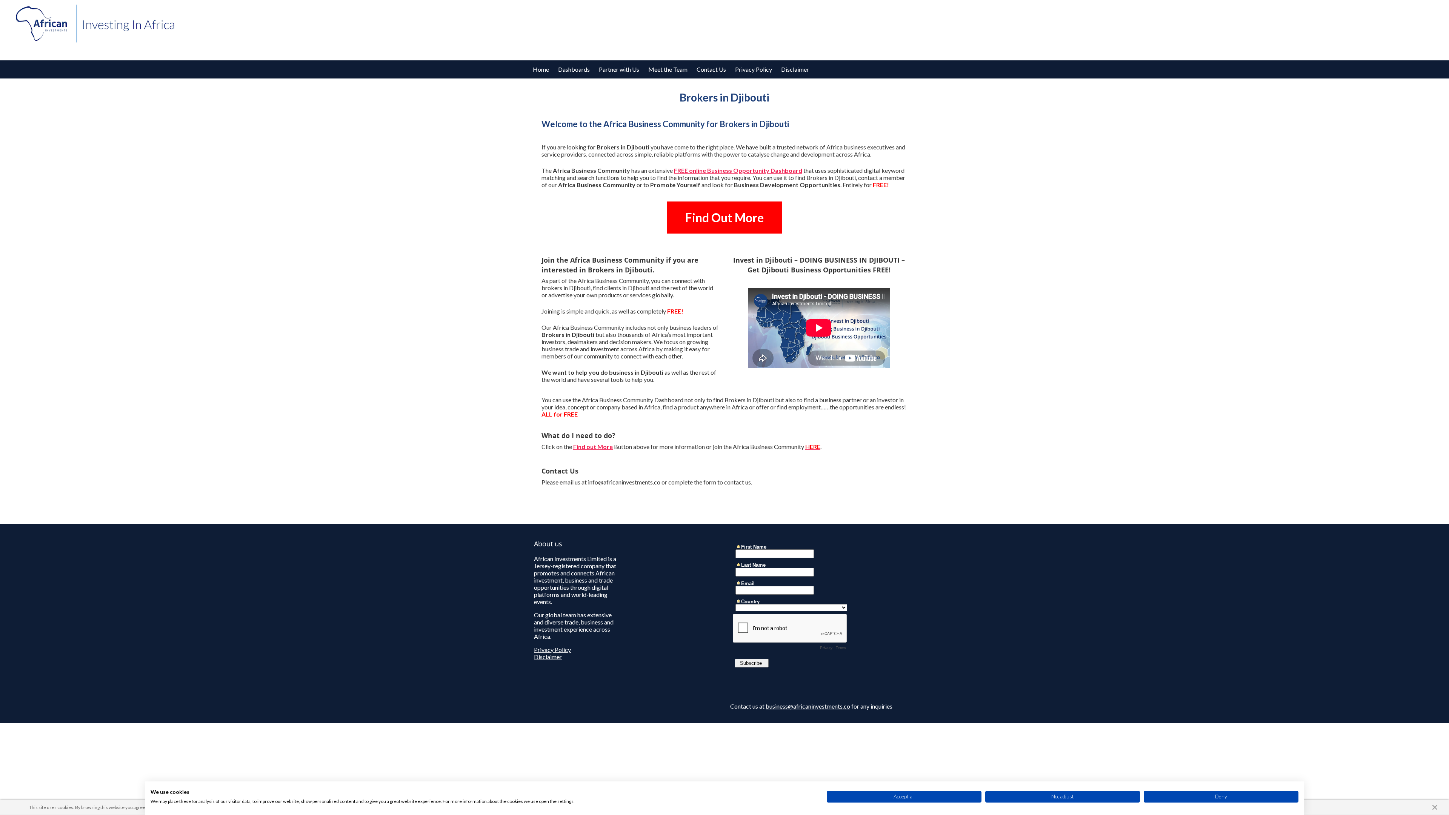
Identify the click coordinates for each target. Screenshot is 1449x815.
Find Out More (724, 217)
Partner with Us (619, 69)
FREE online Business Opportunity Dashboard (738, 170)
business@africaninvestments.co (808, 706)
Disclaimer (795, 69)
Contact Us (711, 69)
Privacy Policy (753, 69)
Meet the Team (668, 69)
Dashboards (574, 69)
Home (541, 69)
